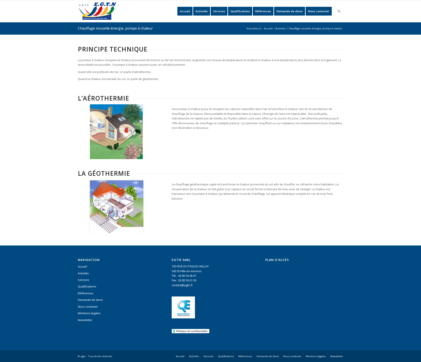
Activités (83, 273)
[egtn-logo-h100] (97, 11)
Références (85, 293)
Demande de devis (90, 300)
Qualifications (87, 286)
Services (83, 280)
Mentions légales (89, 313)
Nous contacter (88, 307)
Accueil (82, 266)
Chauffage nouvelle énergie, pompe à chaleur (115, 28)
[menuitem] (185, 11)
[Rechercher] (339, 11)
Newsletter (85, 320)
